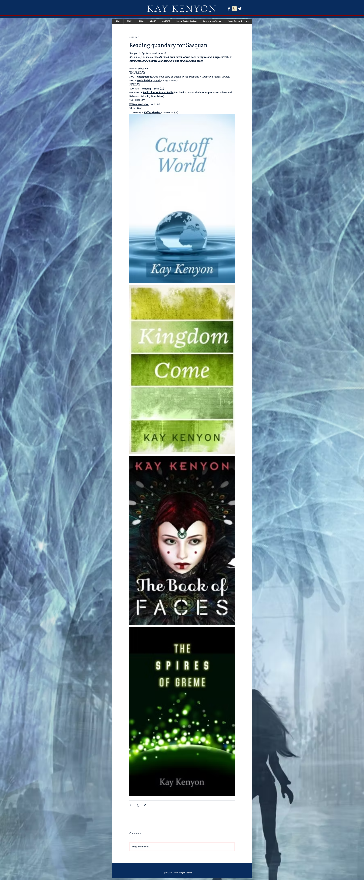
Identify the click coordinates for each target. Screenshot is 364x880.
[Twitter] (239, 8)
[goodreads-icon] (234, 8)
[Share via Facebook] (130, 805)
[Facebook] (229, 8)
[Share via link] (144, 805)
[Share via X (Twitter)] (137, 805)
